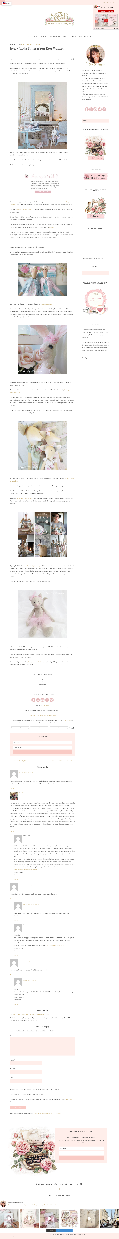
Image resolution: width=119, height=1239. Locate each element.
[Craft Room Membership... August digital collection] (69, 1218)
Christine (22, 792)
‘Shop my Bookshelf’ (34, 662)
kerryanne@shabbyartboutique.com (25, 869)
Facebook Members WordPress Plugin (93, 258)
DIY (25, 52)
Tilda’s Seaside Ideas (46, 304)
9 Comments (37, 44)
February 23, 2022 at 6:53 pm (26, 885)
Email (12, 1069)
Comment (13, 1036)
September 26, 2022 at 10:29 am (31, 904)
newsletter (68, 720)
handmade (30, 52)
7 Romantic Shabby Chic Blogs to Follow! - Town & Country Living (29, 1014)
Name (12, 1060)
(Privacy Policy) (69, 1099)
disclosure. (52, 227)
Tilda (41, 52)
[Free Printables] (95, 176)
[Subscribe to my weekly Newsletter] (95, 160)
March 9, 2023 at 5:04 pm (29, 980)
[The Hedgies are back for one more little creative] (9, 1218)
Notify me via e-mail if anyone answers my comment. (28, 1094)
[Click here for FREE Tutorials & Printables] (95, 207)
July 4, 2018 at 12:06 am (25, 794)
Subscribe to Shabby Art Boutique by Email (42, 715)
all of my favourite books (23, 209)
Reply (12, 789)
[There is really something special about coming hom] (89, 1218)
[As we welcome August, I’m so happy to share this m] (29, 1218)
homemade (37, 52)
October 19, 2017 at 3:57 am (26, 772)
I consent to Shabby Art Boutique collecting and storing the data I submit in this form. (42, 1101)
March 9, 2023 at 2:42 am (25, 961)
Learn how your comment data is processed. (47, 1113)
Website (12, 1078)
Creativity (21, 52)
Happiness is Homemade (24, 498)
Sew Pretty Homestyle (34, 566)
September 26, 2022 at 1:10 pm (31, 926)
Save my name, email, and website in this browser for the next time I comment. (34, 1089)
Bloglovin (46, 705)
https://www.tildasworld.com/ (56, 945)
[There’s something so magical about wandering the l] (109, 1218)
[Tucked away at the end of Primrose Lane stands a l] (49, 1218)
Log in (83, 1234)
